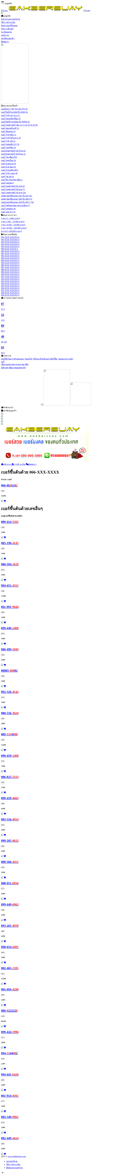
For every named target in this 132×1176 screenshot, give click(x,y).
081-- (10, 989)
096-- (10, 755)
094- (9, 1053)
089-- (10, 521)
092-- (10, 691)
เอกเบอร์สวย (11, 1161)
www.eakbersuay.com (17, 1156)
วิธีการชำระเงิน (13, 1164)
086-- (10, 649)
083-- (10, 819)
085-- (10, 543)
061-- (10, 607)
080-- (10, 564)
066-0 (9, 485)
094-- (10, 585)
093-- (10, 925)
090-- (10, 798)
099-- (10, 628)
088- (10, 883)
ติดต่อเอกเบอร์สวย (14, 1168)
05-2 (9, 670)
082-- (10, 968)
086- (9, 1010)
